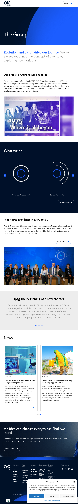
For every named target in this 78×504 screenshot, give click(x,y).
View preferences (68, 496)
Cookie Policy (47, 500)
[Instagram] (69, 469)
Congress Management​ (21, 195)
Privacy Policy (56, 500)
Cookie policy (24, 481)
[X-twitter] (72, 469)
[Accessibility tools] (8, 500)
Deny (52, 496)
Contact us (33, 475)
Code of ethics (25, 472)
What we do (15, 475)
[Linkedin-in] (62, 469)
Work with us (33, 470)
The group (15, 470)
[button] (74, 482)
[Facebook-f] (65, 469)
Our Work (15, 480)
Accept (36, 496)
